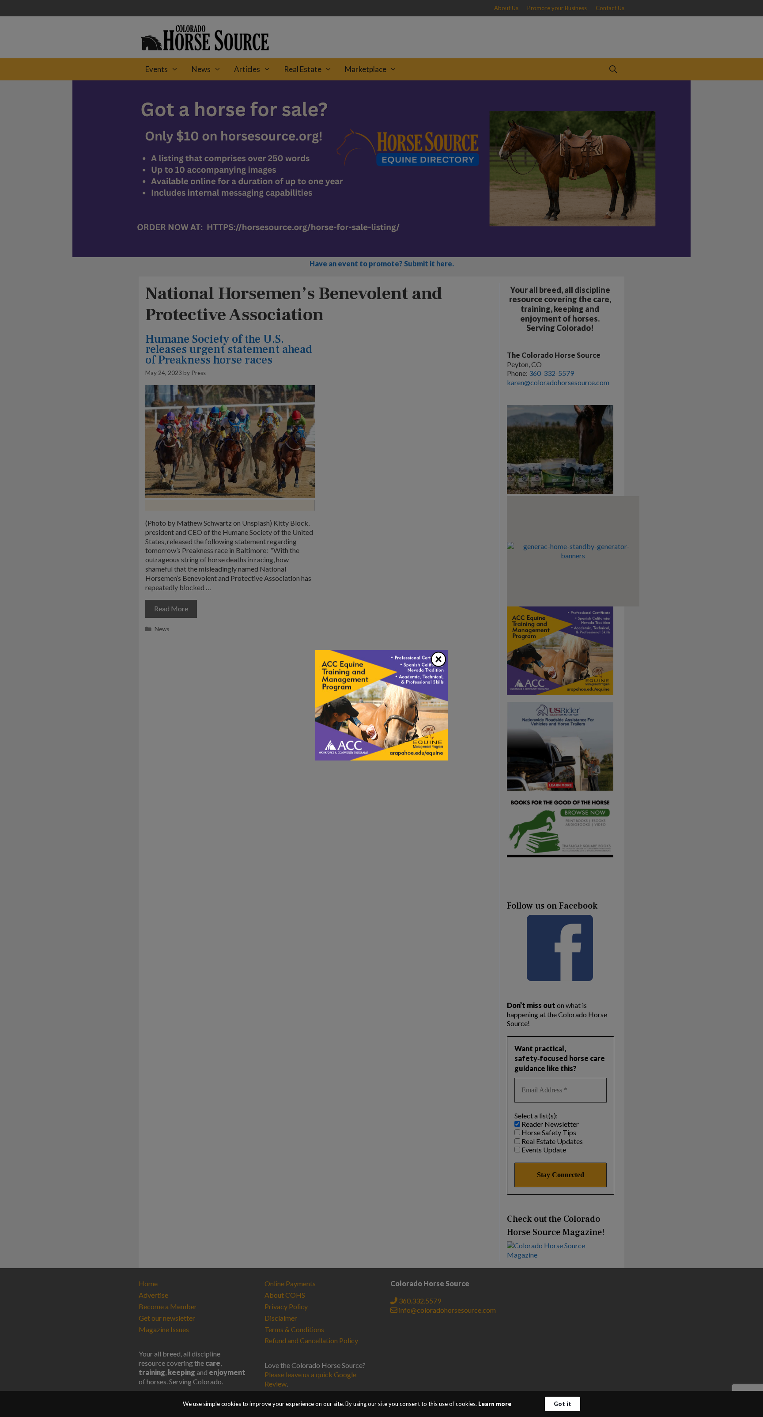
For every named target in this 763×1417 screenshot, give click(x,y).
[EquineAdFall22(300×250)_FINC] (381, 758)
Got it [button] (562, 1403)
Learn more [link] (494, 1403)
